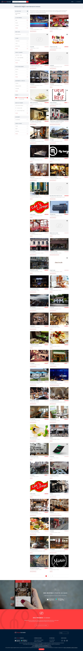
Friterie (16, 74)
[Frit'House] (59, 449)
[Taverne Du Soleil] (59, 244)
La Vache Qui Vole (34, 512)
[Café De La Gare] (59, 170)
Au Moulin (52, 65)
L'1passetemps (53, 419)
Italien (58, 254)
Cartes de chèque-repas (20, 110)
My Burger (52, 158)
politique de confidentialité (38, 644)
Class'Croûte (52, 270)
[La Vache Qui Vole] (39, 505)
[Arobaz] (59, 486)
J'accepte (41, 649)
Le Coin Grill (32, 419)
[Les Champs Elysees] (39, 281)
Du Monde (16, 25)
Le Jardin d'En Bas (34, 549)
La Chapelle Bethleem (54, 400)
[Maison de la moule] (59, 226)
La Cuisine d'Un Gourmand (35, 121)
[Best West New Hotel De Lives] (59, 188)
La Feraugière (33, 251)
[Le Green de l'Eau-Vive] (39, 188)
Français (16, 22)
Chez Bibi (32, 46)
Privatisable (17, 88)
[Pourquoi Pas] (59, 207)
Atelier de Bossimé (34, 102)
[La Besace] (39, 77)
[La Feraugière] (39, 244)
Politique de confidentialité (38, 641)
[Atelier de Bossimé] (39, 95)
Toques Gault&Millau (20, 57)
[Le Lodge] (59, 132)
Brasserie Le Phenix (34, 270)
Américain (51, 366)
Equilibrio (52, 512)
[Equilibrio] (59, 505)
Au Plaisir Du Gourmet (34, 568)
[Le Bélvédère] (39, 132)
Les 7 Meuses (33, 307)
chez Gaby (32, 158)
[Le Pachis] (59, 77)
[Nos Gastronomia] (39, 430)
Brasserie (16, 69)
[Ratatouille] (39, 170)
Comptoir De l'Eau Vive (35, 65)
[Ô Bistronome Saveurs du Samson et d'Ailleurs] (59, 114)
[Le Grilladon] (59, 542)
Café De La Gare (53, 177)
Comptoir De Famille (34, 344)
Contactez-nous (51, 641)
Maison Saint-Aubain (34, 400)
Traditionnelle (17, 40)
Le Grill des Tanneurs (54, 326)
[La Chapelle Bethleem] (59, 393)
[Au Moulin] (59, 58)
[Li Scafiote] (39, 356)
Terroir (16, 43)
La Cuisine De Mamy (54, 28)
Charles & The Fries (34, 456)
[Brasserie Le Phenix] (39, 263)
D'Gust (51, 344)
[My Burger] (59, 151)
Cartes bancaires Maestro (19, 105)
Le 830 (31, 28)
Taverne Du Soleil (53, 251)
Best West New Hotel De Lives (56, 195)
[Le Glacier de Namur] (59, 468)
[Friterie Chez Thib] (59, 39)
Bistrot (16, 71)
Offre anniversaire (18, 34)
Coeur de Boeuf (53, 102)
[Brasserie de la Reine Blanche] (39, 375)
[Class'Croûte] (59, 263)
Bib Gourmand (17, 60)
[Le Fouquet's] (39, 226)
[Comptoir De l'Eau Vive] (39, 58)
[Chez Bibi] (39, 39)
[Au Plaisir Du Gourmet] (39, 561)
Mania (51, 568)
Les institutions (17, 119)
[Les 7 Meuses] (39, 300)
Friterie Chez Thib (53, 46)
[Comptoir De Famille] (39, 337)
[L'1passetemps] (59, 412)
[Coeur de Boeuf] (59, 95)
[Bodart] (59, 430)
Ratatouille (32, 177)
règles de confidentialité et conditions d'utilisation (70, 647)
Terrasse (16, 83)
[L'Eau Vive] (59, 300)
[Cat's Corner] (39, 207)
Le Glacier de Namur (54, 475)
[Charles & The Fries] (39, 449)
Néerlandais (17, 131)
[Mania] (59, 561)
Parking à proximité (18, 85)
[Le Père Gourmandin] (39, 524)
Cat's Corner (32, 214)
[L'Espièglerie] (39, 319)
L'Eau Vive (52, 307)
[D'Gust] (59, 337)
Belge (16, 20)
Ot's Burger (52, 363)
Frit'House (52, 456)
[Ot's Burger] (59, 356)
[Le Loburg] (39, 468)
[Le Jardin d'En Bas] (39, 542)
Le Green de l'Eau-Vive (35, 195)
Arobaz (51, 493)
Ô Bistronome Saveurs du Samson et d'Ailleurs (59, 121)
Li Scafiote (32, 363)
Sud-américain (59, 515)
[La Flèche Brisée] (59, 375)
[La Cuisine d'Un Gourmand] (39, 114)
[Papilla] (59, 281)
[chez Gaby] (39, 151)
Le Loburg (32, 475)
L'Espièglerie (32, 326)
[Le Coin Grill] (39, 412)
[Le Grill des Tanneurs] (59, 319)
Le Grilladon (52, 549)
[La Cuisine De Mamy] (59, 21)
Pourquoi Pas (52, 214)
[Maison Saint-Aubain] (39, 393)
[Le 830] (39, 21)
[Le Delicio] (59, 524)
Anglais (16, 128)
